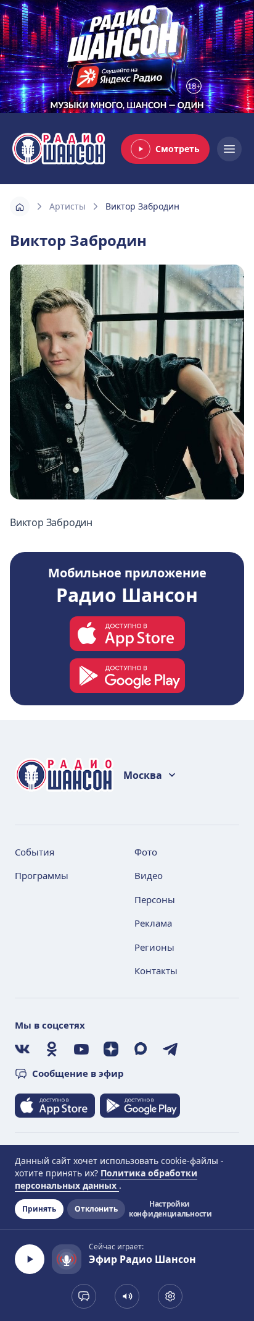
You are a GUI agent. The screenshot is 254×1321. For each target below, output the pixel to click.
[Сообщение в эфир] (84, 1296)
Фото (145, 852)
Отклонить (96, 1209)
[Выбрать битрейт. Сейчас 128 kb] (170, 1296)
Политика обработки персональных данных (106, 1179)
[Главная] (20, 206)
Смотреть (177, 149)
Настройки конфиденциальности (169, 1209)
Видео (148, 875)
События (34, 852)
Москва (142, 775)
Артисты (67, 206)
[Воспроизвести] (29, 1259)
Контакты (156, 970)
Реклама (153, 923)
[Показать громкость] (127, 1296)
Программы (41, 875)
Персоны (154, 899)
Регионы (154, 947)
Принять (39, 1209)
